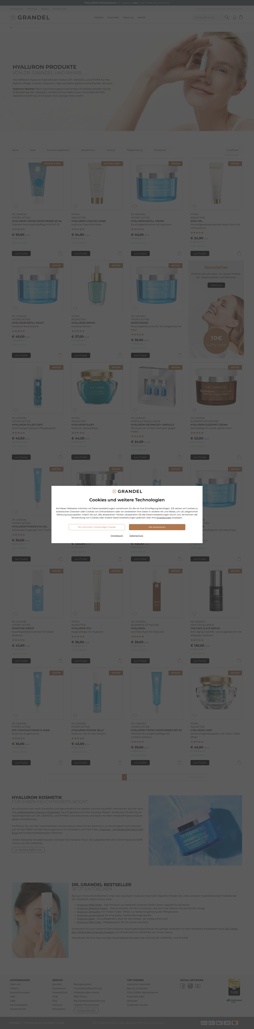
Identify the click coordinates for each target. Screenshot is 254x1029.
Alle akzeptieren (157, 527)
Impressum (117, 535)
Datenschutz (136, 535)
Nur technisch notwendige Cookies (97, 527)
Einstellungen (164, 517)
